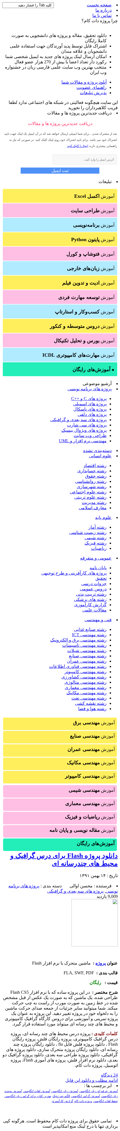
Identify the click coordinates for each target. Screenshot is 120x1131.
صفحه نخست (99, 5)
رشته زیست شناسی (88, 532)
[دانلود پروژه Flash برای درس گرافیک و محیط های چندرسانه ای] (94, 945)
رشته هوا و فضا (92, 708)
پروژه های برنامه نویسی (90, 388)
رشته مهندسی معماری (86, 687)
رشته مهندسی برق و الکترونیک (78, 640)
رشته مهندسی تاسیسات (84, 645)
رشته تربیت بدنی (91, 594)
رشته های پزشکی (90, 599)
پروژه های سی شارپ (87, 425)
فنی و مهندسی (98, 619)
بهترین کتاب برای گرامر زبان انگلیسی (27, 1096)
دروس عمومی (93, 588)
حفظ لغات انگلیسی (105, 1101)
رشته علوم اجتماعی (88, 492)
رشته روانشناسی (91, 481)
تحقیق (101, 578)
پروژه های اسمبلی (90, 403)
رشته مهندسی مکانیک (86, 692)
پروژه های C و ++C (89, 398)
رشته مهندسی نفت (89, 698)
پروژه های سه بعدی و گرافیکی (78, 419)
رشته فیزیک (96, 543)
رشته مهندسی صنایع (88, 655)
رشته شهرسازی (92, 486)
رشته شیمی (96, 537)
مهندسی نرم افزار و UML (83, 440)
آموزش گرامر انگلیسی (85, 1096)
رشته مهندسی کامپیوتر (85, 671)
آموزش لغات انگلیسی (36, 1091)
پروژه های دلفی (92, 414)
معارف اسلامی (93, 507)
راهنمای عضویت (91, 87)
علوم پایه (103, 517)
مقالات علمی (94, 610)
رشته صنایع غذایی (90, 629)
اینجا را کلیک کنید (77, 146)
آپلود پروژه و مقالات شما (84, 82)
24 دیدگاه (109, 1075)
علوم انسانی (100, 455)
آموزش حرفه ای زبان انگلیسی (98, 1091)
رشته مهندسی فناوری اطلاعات (78, 666)
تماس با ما (102, 15)
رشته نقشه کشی (91, 703)
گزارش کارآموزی (90, 604)
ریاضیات (99, 548)
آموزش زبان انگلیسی (64, 1091)
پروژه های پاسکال (90, 409)
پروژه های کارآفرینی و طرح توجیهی (74, 573)
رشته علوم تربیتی (90, 497)
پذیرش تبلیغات (93, 92)
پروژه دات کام (83, 1101)
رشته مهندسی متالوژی (85, 682)
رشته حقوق (96, 476)
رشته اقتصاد (95, 465)
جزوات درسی (94, 583)
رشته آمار (97, 527)
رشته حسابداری (92, 470)
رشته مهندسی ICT (89, 634)
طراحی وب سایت (90, 435)
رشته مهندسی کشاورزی (84, 677)
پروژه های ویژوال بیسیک (84, 430)
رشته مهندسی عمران (87, 661)
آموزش (94, 196)
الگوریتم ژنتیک (61, 1096)
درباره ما (103, 10)
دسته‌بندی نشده (97, 450)
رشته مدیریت (94, 502)
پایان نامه (98, 567)
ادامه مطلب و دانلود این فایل (91, 1080)
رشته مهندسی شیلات (87, 650)
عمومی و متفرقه (96, 558)
